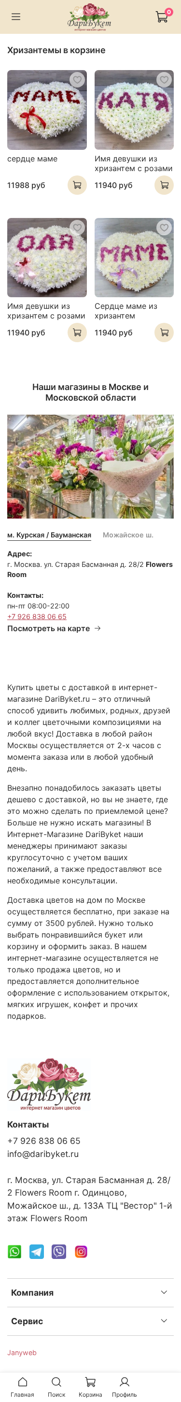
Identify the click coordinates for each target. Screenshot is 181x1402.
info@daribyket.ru (43, 1154)
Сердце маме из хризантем (126, 310)
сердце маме (32, 158)
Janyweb (22, 1352)
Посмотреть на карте (48, 628)
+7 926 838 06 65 (37, 616)
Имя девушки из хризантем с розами (134, 163)
